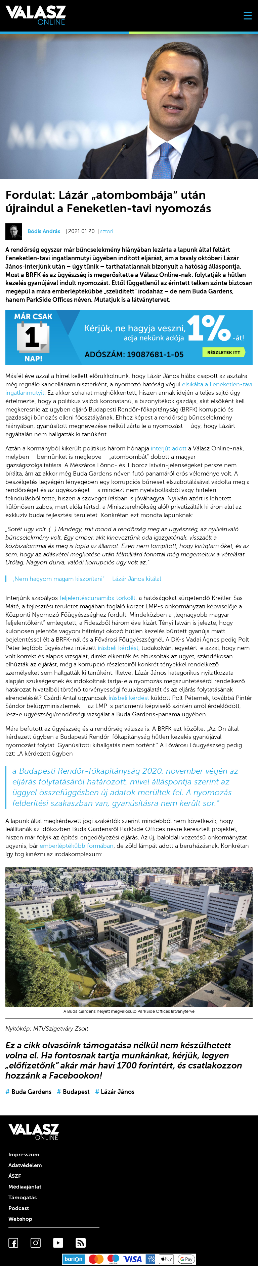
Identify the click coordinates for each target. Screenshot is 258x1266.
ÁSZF (14, 1176)
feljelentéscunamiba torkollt (97, 598)
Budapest (73, 1092)
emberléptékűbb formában (77, 845)
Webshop (20, 1219)
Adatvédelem (25, 1165)
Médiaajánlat (24, 1187)
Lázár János (115, 1092)
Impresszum (23, 1155)
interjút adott (168, 448)
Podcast (18, 1208)
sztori (106, 231)
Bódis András (44, 231)
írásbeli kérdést (118, 648)
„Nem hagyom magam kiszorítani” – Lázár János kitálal (86, 578)
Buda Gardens (28, 1092)
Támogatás (22, 1198)
